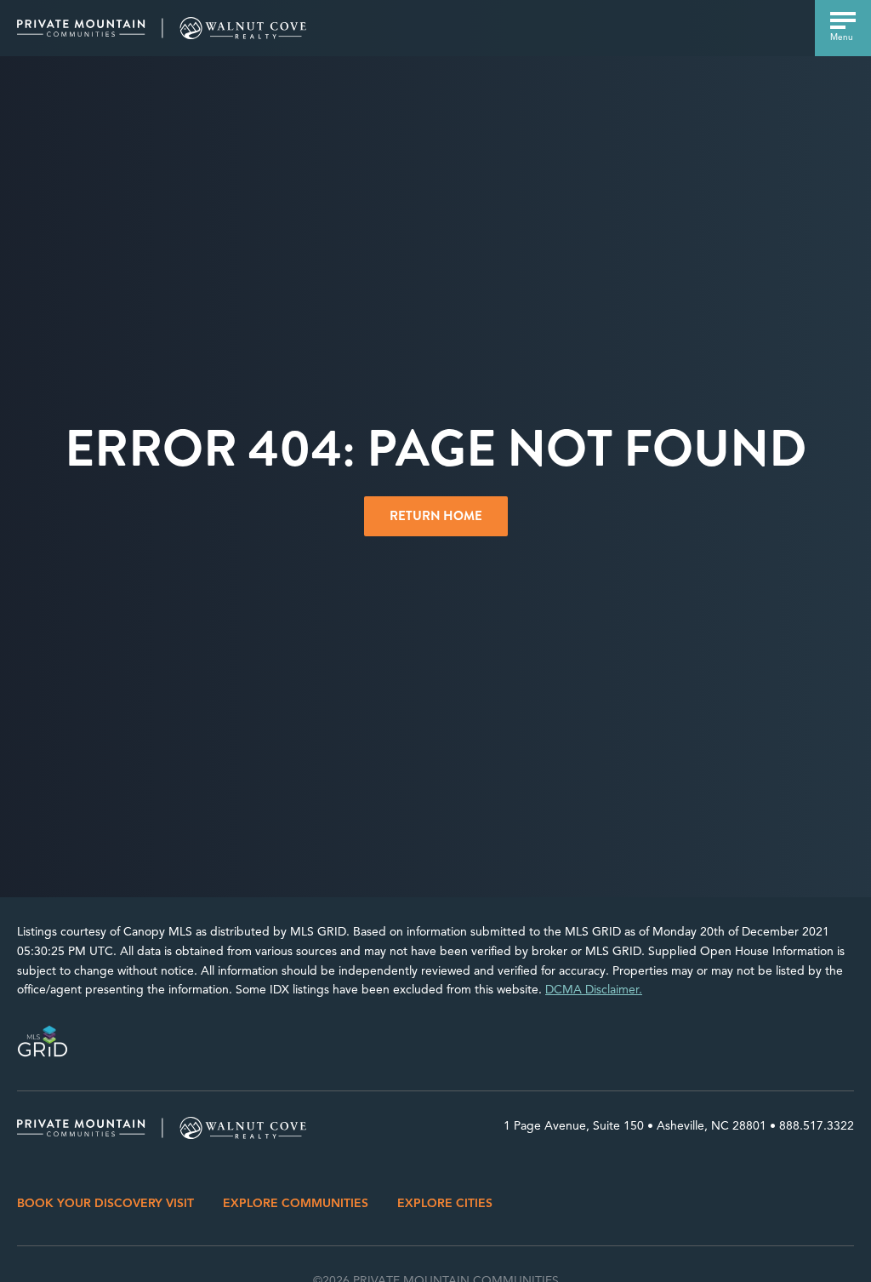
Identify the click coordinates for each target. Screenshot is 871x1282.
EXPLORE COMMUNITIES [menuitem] (295, 1203)
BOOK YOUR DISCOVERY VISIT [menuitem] (105, 1203)
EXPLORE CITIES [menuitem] (444, 1203)
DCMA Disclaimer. (593, 989)
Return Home (436, 516)
